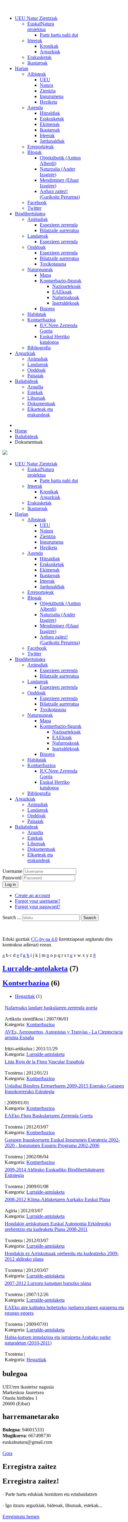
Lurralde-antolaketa (35, 968)
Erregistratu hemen (20, 1516)
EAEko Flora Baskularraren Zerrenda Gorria (49, 1115)
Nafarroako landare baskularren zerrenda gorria (51, 1007)
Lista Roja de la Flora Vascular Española (44, 1061)
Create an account (32, 895)
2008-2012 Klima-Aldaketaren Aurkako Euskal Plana (57, 1199)
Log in (10, 884)
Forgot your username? (37, 901)
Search (89, 917)
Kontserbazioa (25, 983)
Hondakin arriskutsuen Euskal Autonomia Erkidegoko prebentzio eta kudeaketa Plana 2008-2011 (58, 1226)
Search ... (11, 917)
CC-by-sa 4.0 (44, 939)
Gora (7, 1453)
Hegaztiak (25, 996)
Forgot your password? (37, 906)
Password (12, 877)
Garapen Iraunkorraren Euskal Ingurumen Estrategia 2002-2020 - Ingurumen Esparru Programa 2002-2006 (62, 1142)
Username (12, 871)
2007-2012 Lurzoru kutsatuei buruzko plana (48, 1283)
